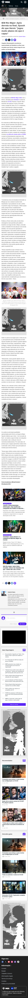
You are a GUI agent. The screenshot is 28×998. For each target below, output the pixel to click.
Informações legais (7, 976)
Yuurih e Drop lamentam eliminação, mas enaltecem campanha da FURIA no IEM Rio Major (13, 507)
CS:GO (10, 101)
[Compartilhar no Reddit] (12, 40)
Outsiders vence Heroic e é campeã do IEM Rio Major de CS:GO (12, 538)
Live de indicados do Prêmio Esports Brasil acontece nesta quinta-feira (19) (14, 680)
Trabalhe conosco (6, 973)
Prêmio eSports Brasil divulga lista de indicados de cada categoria (14, 676)
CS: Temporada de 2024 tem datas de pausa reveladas (14, 660)
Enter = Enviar (13, 623)
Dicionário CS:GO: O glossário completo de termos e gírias (13, 896)
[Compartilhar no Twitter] (9, 40)
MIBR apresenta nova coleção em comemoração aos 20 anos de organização (13, 665)
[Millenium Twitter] (6, 962)
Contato (3, 968)
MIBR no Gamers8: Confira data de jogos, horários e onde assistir (13, 699)
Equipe (3, 971)
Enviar (23, 623)
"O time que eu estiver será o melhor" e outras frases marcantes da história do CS (13, 824)
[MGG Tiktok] (18, 962)
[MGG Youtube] (9, 962)
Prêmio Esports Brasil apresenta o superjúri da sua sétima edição (13, 685)
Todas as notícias (14, 704)
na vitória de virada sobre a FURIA (16, 134)
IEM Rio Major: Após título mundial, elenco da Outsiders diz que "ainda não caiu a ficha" (13, 568)
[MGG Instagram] (12, 962)
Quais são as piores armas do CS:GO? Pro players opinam (13, 802)
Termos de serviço (6, 978)
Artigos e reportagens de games (12, 18)
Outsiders (16, 99)
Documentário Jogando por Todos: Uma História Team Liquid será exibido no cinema (14, 655)
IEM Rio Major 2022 (16, 97)
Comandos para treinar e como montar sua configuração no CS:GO (13, 780)
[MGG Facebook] (2, 962)
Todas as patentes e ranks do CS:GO (12, 874)
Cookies (3, 981)
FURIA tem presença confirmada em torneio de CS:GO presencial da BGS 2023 (14, 694)
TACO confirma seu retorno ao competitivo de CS (12, 689)
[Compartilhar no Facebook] (6, 40)
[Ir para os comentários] (15, 40)
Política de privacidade (8, 983)
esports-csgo (7, 503)
